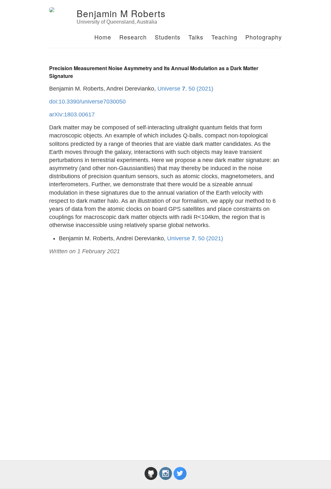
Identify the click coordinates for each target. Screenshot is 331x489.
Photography (263, 37)
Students (167, 37)
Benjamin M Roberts (121, 13)
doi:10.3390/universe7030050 (87, 101)
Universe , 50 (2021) (185, 88)
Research (133, 37)
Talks (195, 37)
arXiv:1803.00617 (72, 114)
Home (102, 37)
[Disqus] (165, 352)
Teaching (224, 37)
